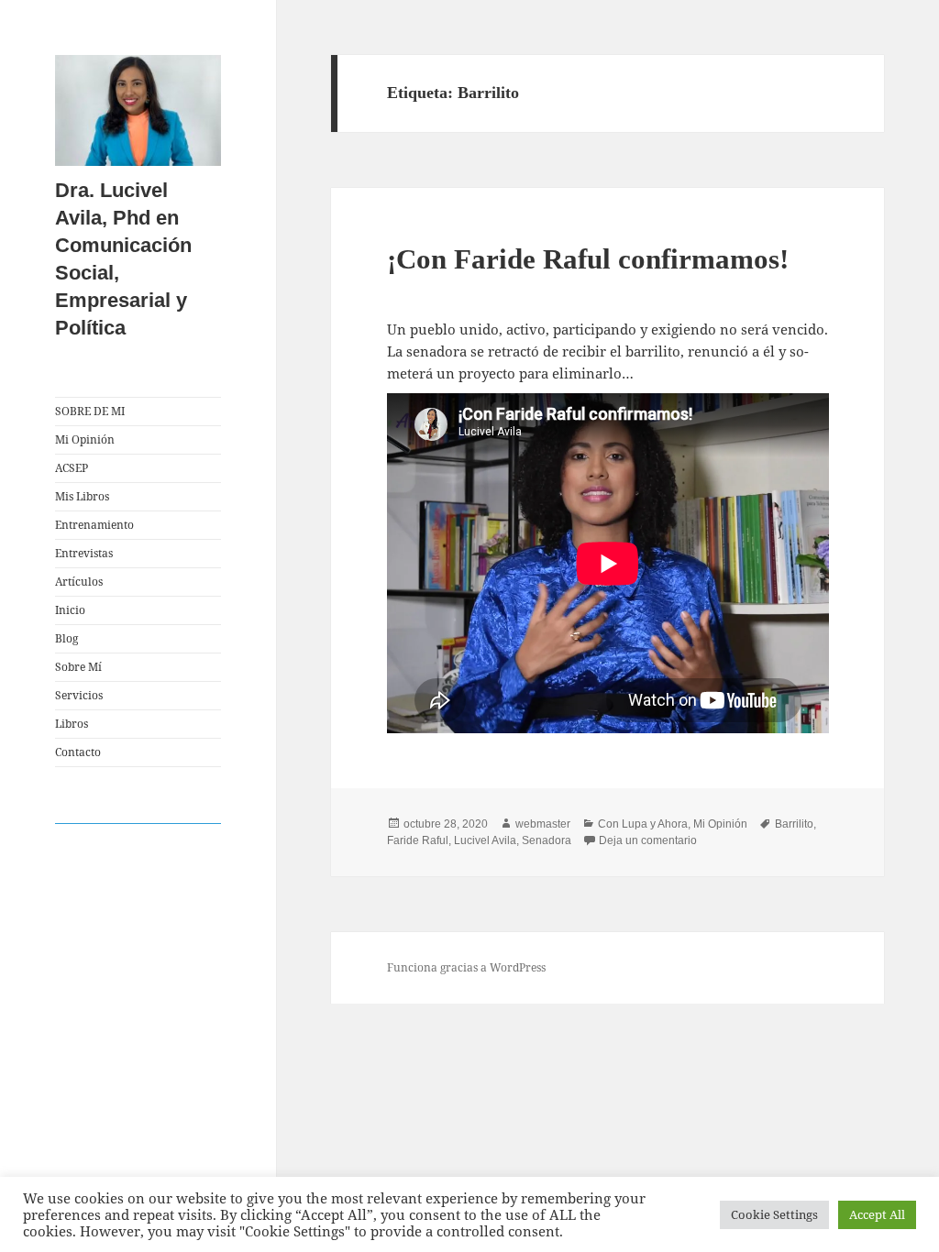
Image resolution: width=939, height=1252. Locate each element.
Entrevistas (84, 553)
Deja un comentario (648, 840)
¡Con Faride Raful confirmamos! (588, 259)
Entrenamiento (94, 525)
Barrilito (794, 824)
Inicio (70, 610)
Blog (66, 638)
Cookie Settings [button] (774, 1214)
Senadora (546, 840)
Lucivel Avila (485, 840)
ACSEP (71, 468)
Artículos (79, 581)
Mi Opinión (85, 439)
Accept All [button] (877, 1214)
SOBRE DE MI (90, 411)
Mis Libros (82, 496)
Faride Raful (417, 840)
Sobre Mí (78, 667)
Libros (71, 723)
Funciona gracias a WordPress (466, 967)
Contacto (78, 752)
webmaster (542, 824)
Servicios (79, 695)
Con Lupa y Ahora (643, 824)
